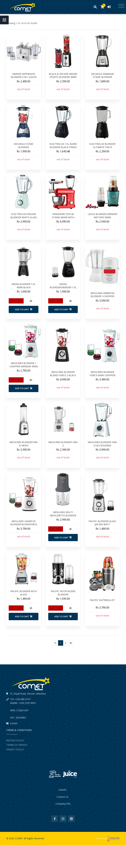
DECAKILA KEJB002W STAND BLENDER (102, 75)
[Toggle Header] (4, 20)
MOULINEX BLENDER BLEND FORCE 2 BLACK (63, 373)
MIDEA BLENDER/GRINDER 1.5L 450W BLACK (63, 287)
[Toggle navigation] (121, 6)
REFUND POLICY (15, 740)
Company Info (63, 803)
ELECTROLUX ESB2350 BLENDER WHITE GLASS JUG (23, 217)
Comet (13, 723)
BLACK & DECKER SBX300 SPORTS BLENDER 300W (63, 75)
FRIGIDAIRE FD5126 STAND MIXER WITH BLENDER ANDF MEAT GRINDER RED (63, 218)
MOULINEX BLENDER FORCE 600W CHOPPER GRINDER (102, 375)
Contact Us (62, 796)
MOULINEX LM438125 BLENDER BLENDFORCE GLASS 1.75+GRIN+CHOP (23, 524)
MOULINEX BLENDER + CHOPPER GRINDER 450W (24, 365)
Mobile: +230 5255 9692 (23, 702)
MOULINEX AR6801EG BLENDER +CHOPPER (102, 295)
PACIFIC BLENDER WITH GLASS (23, 593)
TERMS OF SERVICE (16, 744)
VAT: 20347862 (18, 717)
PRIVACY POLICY (15, 749)
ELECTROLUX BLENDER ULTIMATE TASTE (102, 145)
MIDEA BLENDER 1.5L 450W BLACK (23, 285)
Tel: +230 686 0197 (20, 699)
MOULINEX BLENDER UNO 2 (63, 444)
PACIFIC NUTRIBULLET (102, 600)
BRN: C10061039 (19, 710)
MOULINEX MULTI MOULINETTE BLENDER (63, 514)
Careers (62, 789)
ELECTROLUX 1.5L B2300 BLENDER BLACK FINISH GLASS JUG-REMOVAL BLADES (63, 148)
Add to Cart (22, 309)
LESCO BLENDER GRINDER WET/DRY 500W (102, 215)
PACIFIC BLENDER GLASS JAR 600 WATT (102, 523)
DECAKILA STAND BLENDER (23, 145)
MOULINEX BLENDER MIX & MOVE (24, 444)
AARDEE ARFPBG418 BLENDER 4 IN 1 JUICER (23, 75)
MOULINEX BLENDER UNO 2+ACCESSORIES (102, 444)
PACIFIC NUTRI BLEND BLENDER (63, 593)
